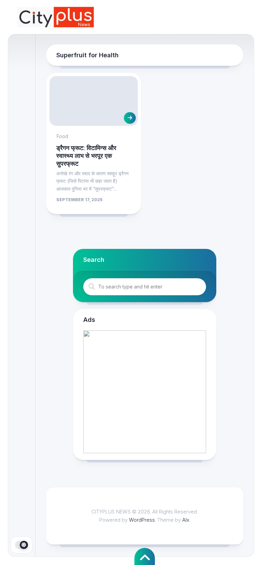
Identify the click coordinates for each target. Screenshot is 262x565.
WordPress (142, 520)
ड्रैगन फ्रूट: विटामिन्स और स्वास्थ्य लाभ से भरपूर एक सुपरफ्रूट (86, 155)
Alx (185, 520)
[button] (144, 391)
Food (62, 136)
